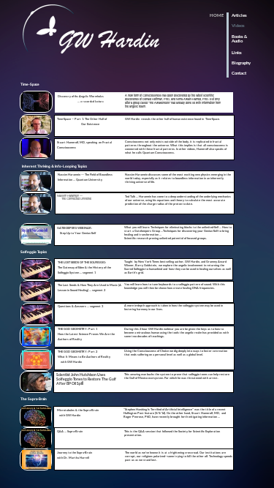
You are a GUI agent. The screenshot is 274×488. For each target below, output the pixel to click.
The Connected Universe (74, 198)
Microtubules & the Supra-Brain (78, 410)
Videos (238, 25)
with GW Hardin (70, 362)
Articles (239, 15)
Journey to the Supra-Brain (74, 452)
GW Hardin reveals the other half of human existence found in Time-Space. (172, 119)
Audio (237, 40)
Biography (241, 62)
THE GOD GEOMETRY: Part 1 (77, 329)
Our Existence (78, 124)
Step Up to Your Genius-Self (76, 233)
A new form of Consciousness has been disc (152, 95)
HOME (217, 15)
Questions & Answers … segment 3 (80, 306)
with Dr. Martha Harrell (73, 457)
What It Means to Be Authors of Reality (84, 357)
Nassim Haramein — (70, 195)
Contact (239, 72)
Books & (240, 36)
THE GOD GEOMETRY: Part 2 (77, 351)
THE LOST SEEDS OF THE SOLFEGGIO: (82, 262)
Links (237, 52)
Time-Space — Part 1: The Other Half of (82, 119)
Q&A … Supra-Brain (70, 431)
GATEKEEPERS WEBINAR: (74, 228)
